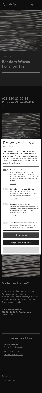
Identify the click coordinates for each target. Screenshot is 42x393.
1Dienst (13, 183)
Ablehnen (21, 250)
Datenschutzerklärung (11, 163)
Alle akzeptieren (21, 235)
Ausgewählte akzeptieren (21, 242)
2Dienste (13, 198)
